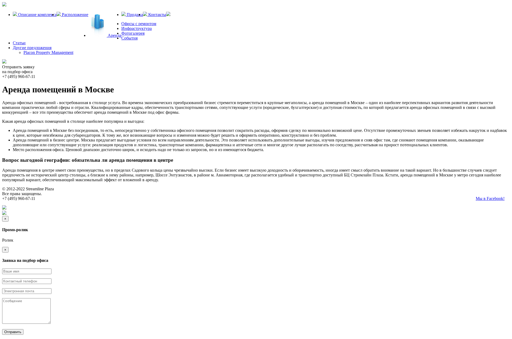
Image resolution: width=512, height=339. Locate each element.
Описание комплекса (37, 14)
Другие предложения (32, 47)
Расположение (74, 14)
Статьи (19, 43)
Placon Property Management (48, 52)
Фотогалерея (133, 33)
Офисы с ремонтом (138, 23)
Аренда (114, 35)
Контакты (156, 14)
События (129, 38)
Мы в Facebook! (490, 198)
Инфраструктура (136, 28)
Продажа (134, 14)
